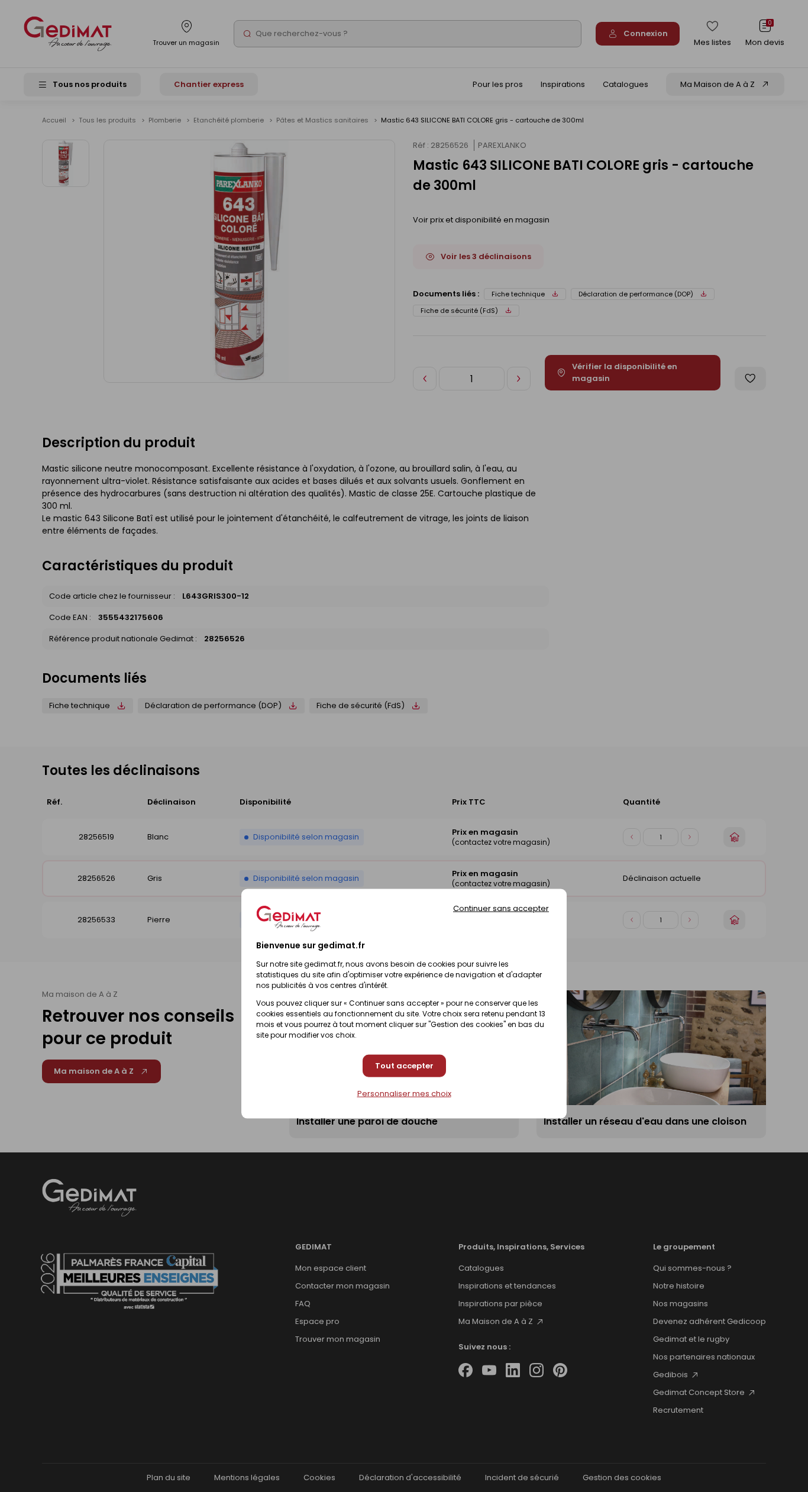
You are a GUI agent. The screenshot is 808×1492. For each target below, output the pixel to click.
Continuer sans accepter (501, 908)
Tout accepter (404, 1065)
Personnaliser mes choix (404, 1094)
